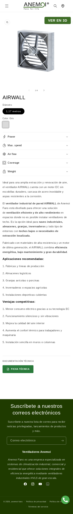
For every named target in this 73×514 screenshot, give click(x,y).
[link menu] (36, 6)
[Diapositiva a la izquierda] (29, 90)
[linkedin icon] (47, 484)
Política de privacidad (36, 502)
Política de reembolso (60, 502)
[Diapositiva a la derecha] (44, 90)
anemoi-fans (17, 501)
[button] (7, 6)
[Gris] (6, 125)
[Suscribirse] (62, 441)
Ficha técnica (20, 369)
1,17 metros (13, 111)
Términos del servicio (38, 507)
